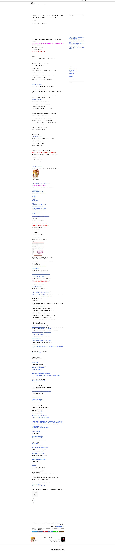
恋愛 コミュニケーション (73, 71)
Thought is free (63, 550)
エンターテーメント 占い (73, 68)
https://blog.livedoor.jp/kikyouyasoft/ (38, 380)
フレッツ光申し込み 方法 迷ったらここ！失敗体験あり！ (41, 391)
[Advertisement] (48, 31)
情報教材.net (34, 465)
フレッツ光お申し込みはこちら (37, 397)
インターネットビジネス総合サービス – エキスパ (40, 417)
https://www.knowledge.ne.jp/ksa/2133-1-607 (40, 447)
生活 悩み (71, 74)
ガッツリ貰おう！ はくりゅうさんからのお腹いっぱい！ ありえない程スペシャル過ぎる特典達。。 (39, 191)
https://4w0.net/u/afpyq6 (36, 338)
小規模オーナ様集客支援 (36, 431)
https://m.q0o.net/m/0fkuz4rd (37, 436)
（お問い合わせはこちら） (36, 484)
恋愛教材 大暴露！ (35, 362)
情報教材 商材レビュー (59, 526)
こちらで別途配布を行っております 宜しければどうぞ (40, 183)
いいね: (34, 495)
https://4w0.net (35, 394)
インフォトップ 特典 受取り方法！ (38, 334)
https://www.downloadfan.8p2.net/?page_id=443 (41, 373)
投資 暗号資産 (71, 73)
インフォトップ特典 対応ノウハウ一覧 (38, 306)
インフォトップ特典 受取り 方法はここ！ (39, 276)
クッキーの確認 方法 (35, 268)
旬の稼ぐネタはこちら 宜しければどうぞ (38, 294)
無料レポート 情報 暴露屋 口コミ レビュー (39, 459)
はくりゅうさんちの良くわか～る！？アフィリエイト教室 (41, 340)
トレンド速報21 (34, 382)
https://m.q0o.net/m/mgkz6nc (37, 413)
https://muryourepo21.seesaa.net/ (38, 456)
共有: (34, 494)
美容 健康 (71, 76)
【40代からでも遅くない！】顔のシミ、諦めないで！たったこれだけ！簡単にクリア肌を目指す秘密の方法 (76, 41)
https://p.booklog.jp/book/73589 (38, 437)
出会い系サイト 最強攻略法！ (37, 369)
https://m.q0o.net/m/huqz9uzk (37, 84)
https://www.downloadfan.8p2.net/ (38, 367)
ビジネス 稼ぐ (71, 70)
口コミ (62, 524)
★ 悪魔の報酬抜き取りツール (37, 426)
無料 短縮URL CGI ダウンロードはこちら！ (40, 415)
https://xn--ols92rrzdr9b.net (37, 462)
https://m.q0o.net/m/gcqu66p (37, 411)
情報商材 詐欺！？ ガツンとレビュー (38, 453)
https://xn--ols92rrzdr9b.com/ (37, 352)
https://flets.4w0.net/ (36, 388)
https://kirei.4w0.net (35, 443)
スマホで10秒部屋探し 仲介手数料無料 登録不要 (40, 427)
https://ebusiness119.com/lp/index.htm (39, 468)
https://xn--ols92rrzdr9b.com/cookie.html (39, 265)
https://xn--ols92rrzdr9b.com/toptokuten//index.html (41, 274)
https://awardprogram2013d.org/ (38, 400)
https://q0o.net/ (35, 344)
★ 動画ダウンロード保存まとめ (37, 399)
